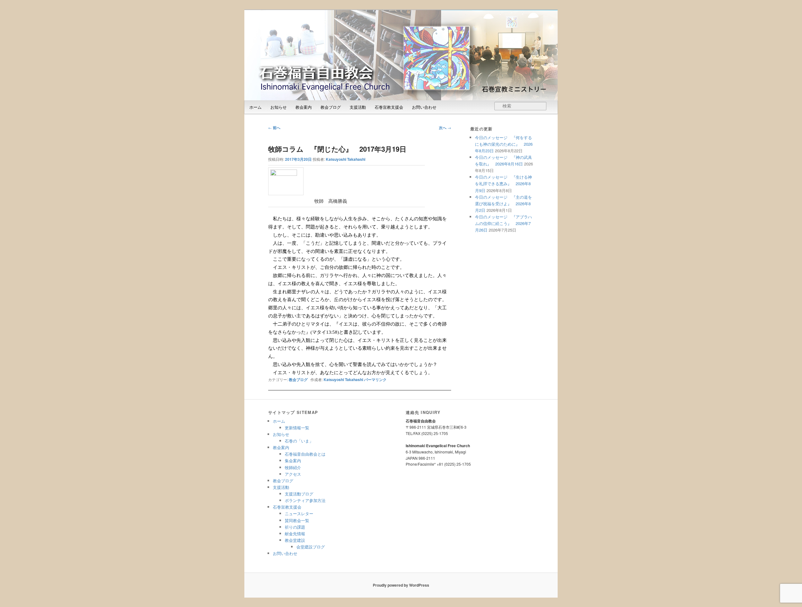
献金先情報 (295, 533)
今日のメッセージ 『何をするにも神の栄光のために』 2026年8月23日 (504, 144)
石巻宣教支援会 (389, 107)
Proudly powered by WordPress (401, 585)
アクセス (293, 474)
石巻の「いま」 (299, 441)
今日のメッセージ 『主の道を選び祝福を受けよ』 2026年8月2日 (503, 203)
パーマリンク (375, 379)
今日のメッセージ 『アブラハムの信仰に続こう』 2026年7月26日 (503, 223)
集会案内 (293, 460)
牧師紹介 (293, 467)
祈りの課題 (295, 527)
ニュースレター (299, 513)
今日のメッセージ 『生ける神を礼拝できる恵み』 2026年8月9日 (503, 183)
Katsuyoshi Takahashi (345, 159)
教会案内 (303, 107)
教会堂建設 (295, 540)
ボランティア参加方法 (305, 500)
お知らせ (278, 107)
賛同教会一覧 (297, 520)
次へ (445, 127)
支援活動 (358, 107)
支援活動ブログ (299, 494)
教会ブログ (330, 107)
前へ (274, 127)
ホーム (255, 107)
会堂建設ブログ (310, 547)
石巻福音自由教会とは (305, 454)
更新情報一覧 (297, 428)
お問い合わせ (424, 107)
